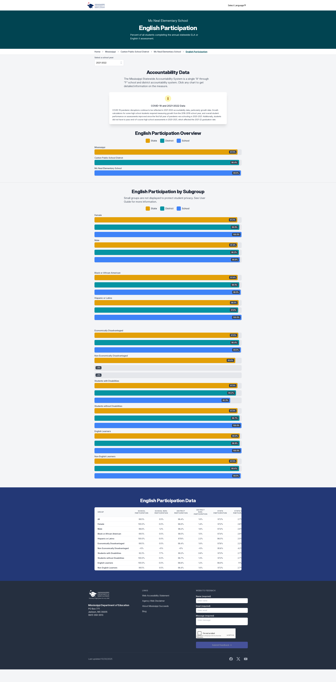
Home (97, 51)
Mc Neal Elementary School (167, 51)
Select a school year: (104, 57)
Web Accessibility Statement (155, 595)
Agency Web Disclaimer (153, 601)
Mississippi (110, 51)
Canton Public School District (135, 51)
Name (203, 596)
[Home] (96, 5)
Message (205, 616)
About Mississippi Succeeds (155, 606)
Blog (144, 611)
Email (203, 606)
